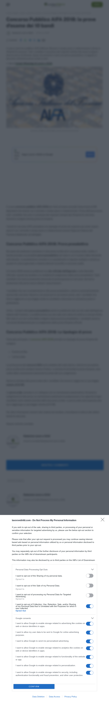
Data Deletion (38, 696)
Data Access (54, 696)
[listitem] (54, 569)
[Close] (103, 520)
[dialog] (54, 608)
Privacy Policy (70, 696)
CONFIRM (34, 686)
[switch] (89, 576)
